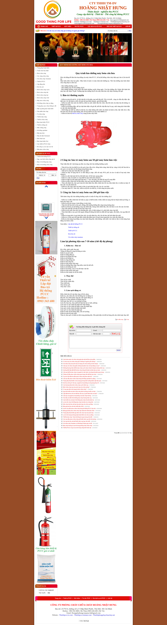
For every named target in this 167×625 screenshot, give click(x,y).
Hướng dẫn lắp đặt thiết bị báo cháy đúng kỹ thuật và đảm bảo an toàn (81, 370)
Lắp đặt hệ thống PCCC (75, 224)
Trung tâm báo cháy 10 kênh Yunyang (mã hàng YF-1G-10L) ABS (46, 215)
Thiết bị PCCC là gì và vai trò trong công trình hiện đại (77, 427)
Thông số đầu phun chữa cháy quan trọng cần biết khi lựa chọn (79, 374)
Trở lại (127, 319)
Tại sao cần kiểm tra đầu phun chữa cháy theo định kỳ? (77, 376)
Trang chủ (44, 26)
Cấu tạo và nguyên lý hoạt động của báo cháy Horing (77, 395)
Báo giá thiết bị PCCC (114, 26)
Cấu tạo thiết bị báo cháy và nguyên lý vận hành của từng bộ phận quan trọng (83, 372)
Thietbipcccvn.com (66, 615)
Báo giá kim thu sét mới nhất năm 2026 (73, 406)
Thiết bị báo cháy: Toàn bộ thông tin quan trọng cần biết (77, 417)
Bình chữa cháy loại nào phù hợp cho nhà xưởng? (76, 387)
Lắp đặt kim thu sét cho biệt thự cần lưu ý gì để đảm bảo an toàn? (80, 393)
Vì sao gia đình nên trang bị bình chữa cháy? (75, 389)
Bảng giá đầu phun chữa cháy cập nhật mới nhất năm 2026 (78, 410)
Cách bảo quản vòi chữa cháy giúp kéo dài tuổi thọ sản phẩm (79, 359)
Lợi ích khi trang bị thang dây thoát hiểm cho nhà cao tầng (78, 415)
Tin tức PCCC (79, 26)
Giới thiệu (67, 26)
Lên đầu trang (120, 319)
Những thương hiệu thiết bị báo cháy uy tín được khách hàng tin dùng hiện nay (83, 368)
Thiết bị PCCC (56, 26)
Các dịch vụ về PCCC (95, 26)
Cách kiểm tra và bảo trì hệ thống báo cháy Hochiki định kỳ (78, 400)
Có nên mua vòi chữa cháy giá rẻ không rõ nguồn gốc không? (79, 361)
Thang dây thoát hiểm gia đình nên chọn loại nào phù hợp (78, 412)
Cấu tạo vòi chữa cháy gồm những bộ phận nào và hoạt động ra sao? (81, 366)
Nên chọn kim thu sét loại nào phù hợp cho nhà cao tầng (78, 404)
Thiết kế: (84, 621)
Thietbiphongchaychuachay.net (104, 615)
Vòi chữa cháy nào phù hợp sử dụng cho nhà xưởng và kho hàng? (80, 363)
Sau (131, 433)
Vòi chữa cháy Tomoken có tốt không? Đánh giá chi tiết (77, 423)
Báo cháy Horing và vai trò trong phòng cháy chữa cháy (77, 425)
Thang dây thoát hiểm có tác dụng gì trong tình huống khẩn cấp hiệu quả (82, 380)
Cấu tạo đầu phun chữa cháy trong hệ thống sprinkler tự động (79, 378)
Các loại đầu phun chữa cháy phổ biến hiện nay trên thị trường (79, 419)
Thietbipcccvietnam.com (83, 615)
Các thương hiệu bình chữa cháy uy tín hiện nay (75, 385)
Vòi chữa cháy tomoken (75, 237)
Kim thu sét (71, 234)
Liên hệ (127, 26)
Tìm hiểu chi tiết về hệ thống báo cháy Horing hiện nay (77, 398)
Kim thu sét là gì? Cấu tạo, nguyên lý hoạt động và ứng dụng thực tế (81, 383)
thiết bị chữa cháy (77, 113)
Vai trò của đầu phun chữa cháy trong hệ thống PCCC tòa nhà (79, 408)
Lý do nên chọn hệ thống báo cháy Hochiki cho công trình (78, 402)
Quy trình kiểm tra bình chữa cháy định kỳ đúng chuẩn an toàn (79, 391)
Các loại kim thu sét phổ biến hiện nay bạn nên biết (76, 421)
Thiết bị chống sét (73, 227)
